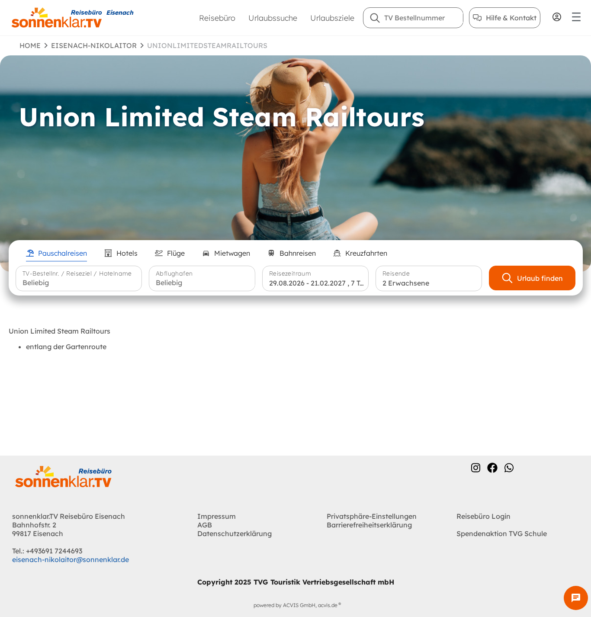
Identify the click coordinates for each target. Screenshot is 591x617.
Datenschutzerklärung (234, 533)
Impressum (216, 516)
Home (30, 45)
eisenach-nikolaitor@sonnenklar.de (70, 559)
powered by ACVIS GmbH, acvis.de (295, 605)
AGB (204, 525)
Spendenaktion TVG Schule (501, 533)
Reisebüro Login (483, 516)
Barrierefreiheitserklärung (369, 525)
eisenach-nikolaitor (94, 45)
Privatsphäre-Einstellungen (372, 516)
